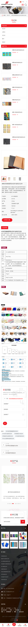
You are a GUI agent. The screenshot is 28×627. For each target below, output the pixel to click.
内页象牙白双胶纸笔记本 (6, 564)
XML (15, 612)
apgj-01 (8, 595)
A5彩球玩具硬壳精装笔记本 (18, 50)
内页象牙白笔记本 (4, 577)
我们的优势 (4, 610)
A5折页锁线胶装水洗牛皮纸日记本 (16, 398)
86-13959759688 (10, 588)
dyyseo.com (14, 618)
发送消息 (14, 624)
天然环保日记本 (20, 436)
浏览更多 (14, 52)
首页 (5, 15)
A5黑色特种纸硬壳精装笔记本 (18, 137)
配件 (3, 39)
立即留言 (6, 220)
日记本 (3, 35)
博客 (2, 612)
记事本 (3, 32)
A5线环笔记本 (14, 492)
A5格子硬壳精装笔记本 (17, 87)
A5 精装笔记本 (4, 566)
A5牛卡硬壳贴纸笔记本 (17, 125)
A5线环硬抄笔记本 (16, 100)
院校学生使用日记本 (8, 436)
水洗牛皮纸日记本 (8, 434)
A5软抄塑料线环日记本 (17, 75)
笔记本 (3, 29)
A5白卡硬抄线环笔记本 (17, 112)
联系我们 (17, 610)
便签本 (3, 42)
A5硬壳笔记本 (4, 569)
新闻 (11, 610)
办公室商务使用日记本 (9, 438)
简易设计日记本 (19, 434)
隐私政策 (21, 612)
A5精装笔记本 (4, 556)
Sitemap (8, 612)
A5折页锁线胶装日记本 (12, 431)
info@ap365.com (10, 591)
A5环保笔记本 (4, 574)
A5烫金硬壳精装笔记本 (17, 62)
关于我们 (8, 608)
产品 (15, 608)
